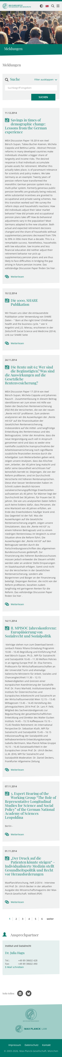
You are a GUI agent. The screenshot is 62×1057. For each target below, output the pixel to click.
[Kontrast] (41, 6)
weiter (50, 918)
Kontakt (46, 1045)
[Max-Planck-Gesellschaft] (31, 1015)
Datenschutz (32, 1045)
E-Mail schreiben (14, 967)
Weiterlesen (17, 276)
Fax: (7, 963)
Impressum (14, 1045)
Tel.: (7, 960)
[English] (47, 6)
